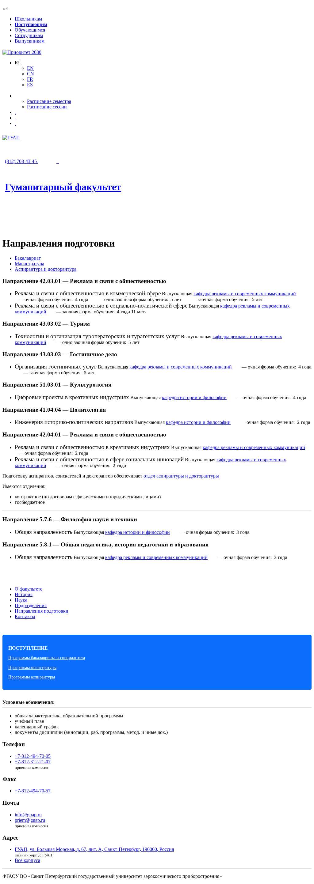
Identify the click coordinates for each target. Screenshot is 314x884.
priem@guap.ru (30, 820)
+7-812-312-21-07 (33, 761)
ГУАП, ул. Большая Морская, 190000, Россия (94, 849)
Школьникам (28, 18)
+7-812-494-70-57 (33, 790)
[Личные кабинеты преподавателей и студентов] (15, 112)
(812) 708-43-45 (21, 161)
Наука (21, 600)
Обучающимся (30, 29)
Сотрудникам (29, 35)
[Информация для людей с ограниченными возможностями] (15, 117)
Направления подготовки (41, 611)
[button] (18, 62)
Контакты (25, 616)
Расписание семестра (49, 101)
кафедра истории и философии (194, 397)
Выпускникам (29, 40)
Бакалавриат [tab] (28, 258)
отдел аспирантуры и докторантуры (181, 475)
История (24, 594)
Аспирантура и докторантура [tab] (45, 269)
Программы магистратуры (32, 667)
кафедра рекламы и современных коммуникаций (244, 293)
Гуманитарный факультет (63, 186)
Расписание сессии (47, 106)
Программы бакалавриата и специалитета (46, 657)
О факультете (28, 588)
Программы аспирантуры (31, 676)
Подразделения (31, 605)
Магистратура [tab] (29, 263)
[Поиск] (15, 123)
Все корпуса (27, 860)
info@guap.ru (28, 814)
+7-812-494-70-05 (33, 756)
